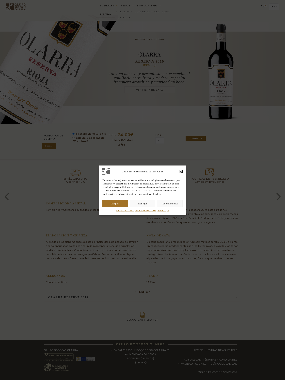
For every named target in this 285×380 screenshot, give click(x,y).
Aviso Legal (163, 210)
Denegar (142, 203)
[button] (181, 171)
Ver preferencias (169, 203)
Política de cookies (125, 210)
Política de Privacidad (145, 210)
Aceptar (115, 203)
